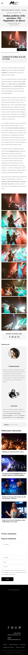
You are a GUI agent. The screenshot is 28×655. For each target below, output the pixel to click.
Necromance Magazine (7, 415)
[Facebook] (9, 337)
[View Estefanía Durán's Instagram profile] (14, 362)
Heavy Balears (21, 417)
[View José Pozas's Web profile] (17, 402)
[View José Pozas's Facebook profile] (10, 402)
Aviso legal (22, 644)
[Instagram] (12, 337)
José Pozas (14, 406)
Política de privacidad (9, 647)
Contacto (5, 644)
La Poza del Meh (9, 413)
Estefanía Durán (14, 366)
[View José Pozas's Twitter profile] (14, 402)
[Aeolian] (14, 202)
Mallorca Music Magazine (8, 10)
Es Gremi (16, 424)
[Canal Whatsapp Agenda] (18, 337)
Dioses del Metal (16, 413)
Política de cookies (20, 647)
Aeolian (11, 424)
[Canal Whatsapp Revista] (15, 337)
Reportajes (17, 10)
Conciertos (23, 10)
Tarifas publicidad (13, 644)
